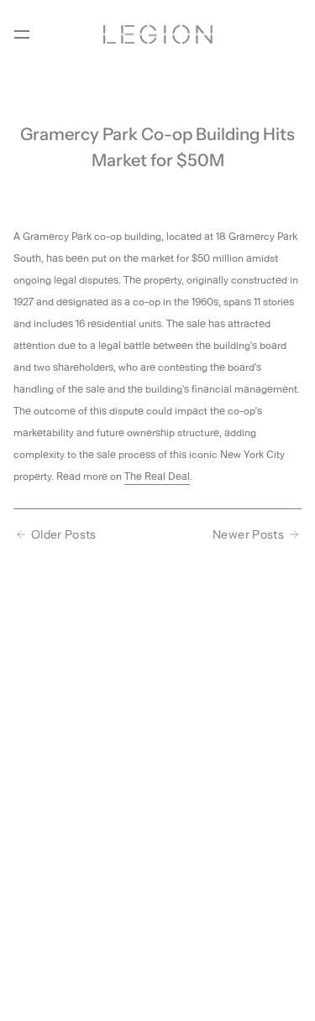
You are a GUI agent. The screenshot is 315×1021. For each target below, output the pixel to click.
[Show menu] (22, 34)
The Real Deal (157, 476)
